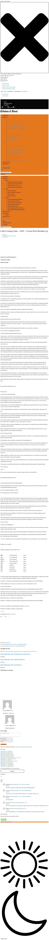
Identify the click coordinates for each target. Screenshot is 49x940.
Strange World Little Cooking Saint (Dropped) (16, 209)
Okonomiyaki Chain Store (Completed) (15, 181)
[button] (24, 37)
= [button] (1, 776)
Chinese (6, 188)
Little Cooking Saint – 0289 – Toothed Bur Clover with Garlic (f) (15, 654)
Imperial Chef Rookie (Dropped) (14, 204)
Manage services (6, 85)
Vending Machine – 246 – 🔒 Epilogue (6, 759)
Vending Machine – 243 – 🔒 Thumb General (7, 764)
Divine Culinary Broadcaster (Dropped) (15, 199)
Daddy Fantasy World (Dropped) (14, 201)
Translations (5, 178)
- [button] (0, 776)
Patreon (10, 614)
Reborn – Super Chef (12, 195)
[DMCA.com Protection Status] (3, 820)
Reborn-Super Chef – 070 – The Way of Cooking (20, 784)
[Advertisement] (24, 246)
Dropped (7, 197)
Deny (5, 91)
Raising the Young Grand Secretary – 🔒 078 (6, 756)
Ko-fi (14, 614)
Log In (5, 101)
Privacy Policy (5, 95)
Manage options (6, 83)
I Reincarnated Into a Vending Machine (15, 187)
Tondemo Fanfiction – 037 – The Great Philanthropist (21, 790)
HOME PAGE (5, 176)
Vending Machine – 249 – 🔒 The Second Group (7, 755)
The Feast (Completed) (12, 190)
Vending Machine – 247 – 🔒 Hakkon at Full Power (7, 758)
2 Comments (5, 236)
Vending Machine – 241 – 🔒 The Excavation (6, 766)
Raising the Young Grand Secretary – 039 (19, 802)
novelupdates (26, 606)
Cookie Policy (5, 94)
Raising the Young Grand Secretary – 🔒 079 (6, 754)
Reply (12, 710)
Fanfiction (7, 214)
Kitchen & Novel (9, 111)
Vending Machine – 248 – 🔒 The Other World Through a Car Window (10, 757)
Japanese (7, 180)
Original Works (6, 213)
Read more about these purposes (9, 88)
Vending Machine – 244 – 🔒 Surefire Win (6, 763)
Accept (2, 91)
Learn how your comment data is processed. (23, 746)
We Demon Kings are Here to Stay (14, 185)
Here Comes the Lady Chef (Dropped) (15, 202)
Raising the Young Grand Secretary (14, 192)
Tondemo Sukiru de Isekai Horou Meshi (15, 183)
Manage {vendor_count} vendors (9, 87)
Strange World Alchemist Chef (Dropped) (15, 207)
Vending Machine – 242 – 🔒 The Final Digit (6, 765)
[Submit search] (12, 227)
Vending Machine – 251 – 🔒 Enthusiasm (6, 751)
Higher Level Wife (11, 194)
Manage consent (4, 938)
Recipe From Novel (6, 211)
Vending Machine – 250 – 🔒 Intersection (6, 752)
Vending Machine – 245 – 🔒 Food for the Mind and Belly (8, 760)
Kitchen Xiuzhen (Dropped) (13, 206)
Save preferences (17, 91)
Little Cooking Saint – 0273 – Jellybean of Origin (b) (12, 659)
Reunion (4, 642)
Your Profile (6, 105)
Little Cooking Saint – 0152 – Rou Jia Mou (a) (11, 665)
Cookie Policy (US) (6, 216)
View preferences (10, 91)
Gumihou (4, 234)
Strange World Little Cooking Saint (9, 235)
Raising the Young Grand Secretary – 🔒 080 (6, 753)
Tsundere (8, 642)
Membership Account (8, 103)
